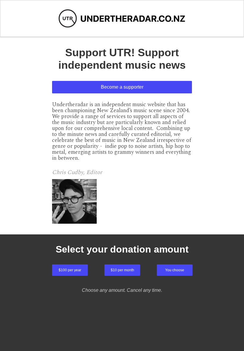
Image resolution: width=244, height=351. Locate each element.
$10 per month (122, 270)
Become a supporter (122, 87)
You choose (174, 270)
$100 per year (70, 270)
